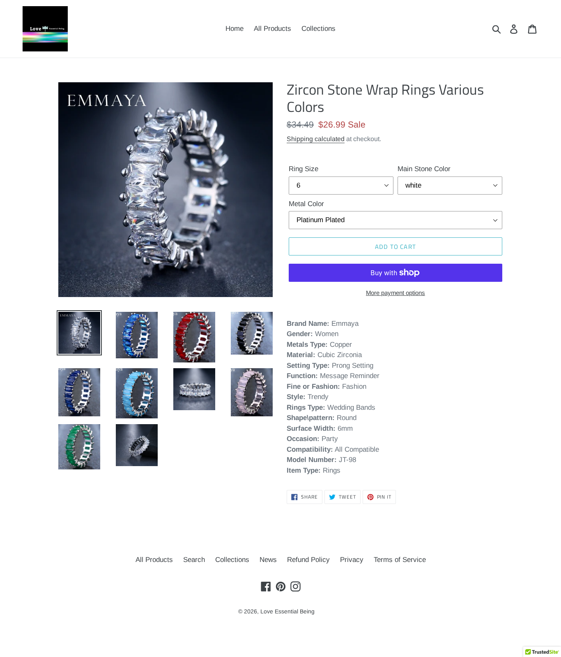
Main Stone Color (424, 169)
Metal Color (306, 204)
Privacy (351, 560)
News (268, 560)
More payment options (395, 292)
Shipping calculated (316, 138)
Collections (232, 560)
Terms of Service (400, 560)
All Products (154, 560)
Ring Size (303, 169)
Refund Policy (308, 560)
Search (194, 560)
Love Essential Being (287, 611)
